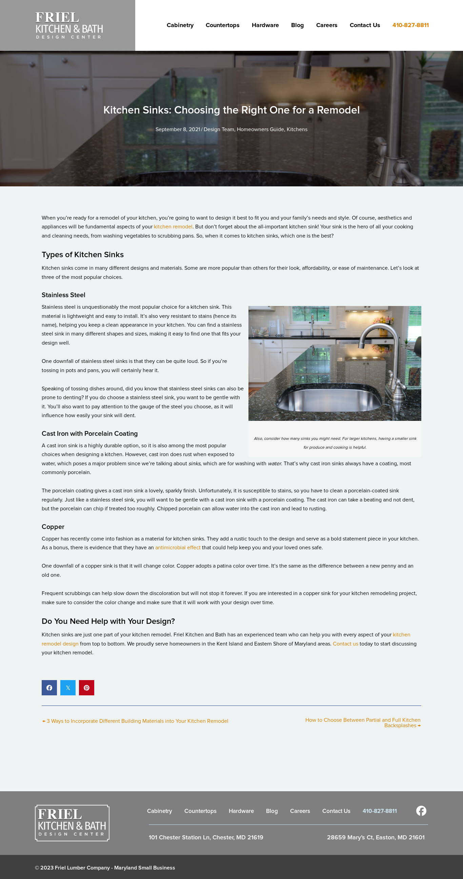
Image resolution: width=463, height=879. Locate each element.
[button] (421, 811)
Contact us (345, 644)
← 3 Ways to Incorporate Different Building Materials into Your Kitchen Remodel (135, 721)
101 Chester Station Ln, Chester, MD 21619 (206, 838)
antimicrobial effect (178, 547)
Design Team (219, 129)
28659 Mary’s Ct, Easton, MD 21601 (376, 838)
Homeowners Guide (260, 129)
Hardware (265, 25)
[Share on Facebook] (49, 687)
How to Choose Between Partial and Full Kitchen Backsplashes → (363, 722)
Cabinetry (180, 25)
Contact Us (365, 25)
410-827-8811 (410, 25)
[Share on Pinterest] (86, 687)
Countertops (223, 25)
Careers (327, 25)
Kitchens (297, 129)
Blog (297, 25)
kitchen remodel (173, 226)
